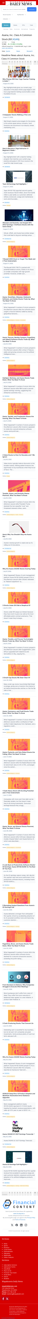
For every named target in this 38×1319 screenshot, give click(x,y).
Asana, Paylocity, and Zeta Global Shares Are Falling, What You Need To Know (19, 753)
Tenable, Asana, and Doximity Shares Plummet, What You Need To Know (16, 494)
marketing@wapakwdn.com (15, 1294)
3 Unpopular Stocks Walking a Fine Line (17, 115)
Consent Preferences (8, 1318)
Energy (8, 476)
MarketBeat (7, 202)
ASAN (16, 39)
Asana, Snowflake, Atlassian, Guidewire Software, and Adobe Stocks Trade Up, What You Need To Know (19, 299)
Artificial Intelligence (11, 241)
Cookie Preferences (20, 1311)
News (11, 29)
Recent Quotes (7, 14)
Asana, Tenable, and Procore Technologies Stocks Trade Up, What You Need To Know (18, 640)
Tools (31, 25)
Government (22, 320)
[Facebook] (17, 1225)
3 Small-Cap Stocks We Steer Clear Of (16, 678)
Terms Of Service (20, 1220)
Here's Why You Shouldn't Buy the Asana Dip (17, 535)
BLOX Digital (17, 1314)
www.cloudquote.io (19, 1213)
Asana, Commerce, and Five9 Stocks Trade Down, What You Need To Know (18, 712)
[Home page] (21, 3)
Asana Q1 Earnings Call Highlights (15, 1164)
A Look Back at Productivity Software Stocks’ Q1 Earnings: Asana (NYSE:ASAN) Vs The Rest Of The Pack (19, 867)
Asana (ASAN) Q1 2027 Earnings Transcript (19, 1134)
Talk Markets (7, 97)
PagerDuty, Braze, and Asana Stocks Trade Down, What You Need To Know (18, 945)
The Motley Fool (8, 238)
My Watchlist (20, 14)
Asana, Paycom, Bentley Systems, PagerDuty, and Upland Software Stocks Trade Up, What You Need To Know (19, 339)
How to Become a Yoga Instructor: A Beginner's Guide (15, 149)
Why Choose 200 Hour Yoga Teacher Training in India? (19, 80)
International (24, 29)
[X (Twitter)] (12, 1225)
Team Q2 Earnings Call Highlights (15, 184)
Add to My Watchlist (7, 48)
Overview (5, 29)
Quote (8, 51)
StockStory (7, 131)
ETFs (23, 25)
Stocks (15, 25)
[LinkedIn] (21, 1225)
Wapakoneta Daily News (22, 1306)
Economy (17, 320)
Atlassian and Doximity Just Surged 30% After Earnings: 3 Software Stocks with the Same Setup (18, 225)
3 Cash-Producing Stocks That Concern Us (18, 1023)
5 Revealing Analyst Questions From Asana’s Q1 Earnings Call (18, 906)
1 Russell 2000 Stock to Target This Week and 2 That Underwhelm (19, 260)
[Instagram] (26, 1225)
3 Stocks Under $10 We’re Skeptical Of (16, 605)
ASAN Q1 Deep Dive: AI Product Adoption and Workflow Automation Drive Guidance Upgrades (19, 1095)
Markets (6, 25)
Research (30, 51)
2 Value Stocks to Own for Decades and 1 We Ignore (19, 456)
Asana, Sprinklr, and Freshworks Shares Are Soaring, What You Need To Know (18, 417)
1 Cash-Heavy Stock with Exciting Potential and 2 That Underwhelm (18, 792)
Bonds (17, 514)
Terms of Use (12, 1309)
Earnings (8, 205)
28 (35, 62)
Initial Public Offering (24, 1185)
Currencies (17, 29)
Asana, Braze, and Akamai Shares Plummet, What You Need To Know (18, 827)
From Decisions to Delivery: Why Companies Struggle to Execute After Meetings (18, 986)
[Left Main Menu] (3, 2)
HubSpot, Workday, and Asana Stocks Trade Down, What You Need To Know (18, 379)
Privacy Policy (31, 1217)
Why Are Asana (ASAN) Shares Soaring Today (19, 569)
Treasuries (32, 29)
